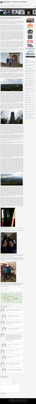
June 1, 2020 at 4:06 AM (8, 312)
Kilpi (17, 284)
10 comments (13, 19)
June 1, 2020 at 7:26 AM (9, 330)
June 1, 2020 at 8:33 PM (9, 371)
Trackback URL (2, 377)
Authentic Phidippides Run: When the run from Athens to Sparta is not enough (30, 62)
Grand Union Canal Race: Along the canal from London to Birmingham (30, 66)
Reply (12, 312)
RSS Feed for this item (6, 377)
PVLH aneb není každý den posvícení (10, 18)
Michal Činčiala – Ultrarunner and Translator (15, 2)
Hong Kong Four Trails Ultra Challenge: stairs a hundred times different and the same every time (30, 71)
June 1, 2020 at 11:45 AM (8, 341)
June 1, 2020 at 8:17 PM (8, 365)
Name (13, 379)
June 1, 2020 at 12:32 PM (10, 346)
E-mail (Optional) (14, 381)
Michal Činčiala (9, 19)
